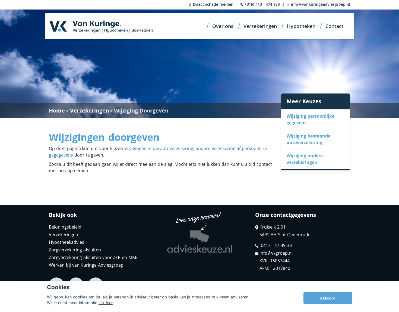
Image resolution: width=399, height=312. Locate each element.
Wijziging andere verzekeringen (305, 159)
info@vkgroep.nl (276, 253)
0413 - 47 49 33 (275, 245)
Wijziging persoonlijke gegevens (310, 119)
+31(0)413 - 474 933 (262, 4)
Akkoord (327, 298)
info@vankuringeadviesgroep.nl (320, 4)
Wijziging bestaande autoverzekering (308, 139)
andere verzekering (215, 148)
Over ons (223, 26)
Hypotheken (301, 26)
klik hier (106, 302)
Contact (334, 26)
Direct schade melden (212, 4)
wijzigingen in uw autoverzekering (158, 148)
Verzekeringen (260, 26)
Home (57, 110)
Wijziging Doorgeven (141, 110)
